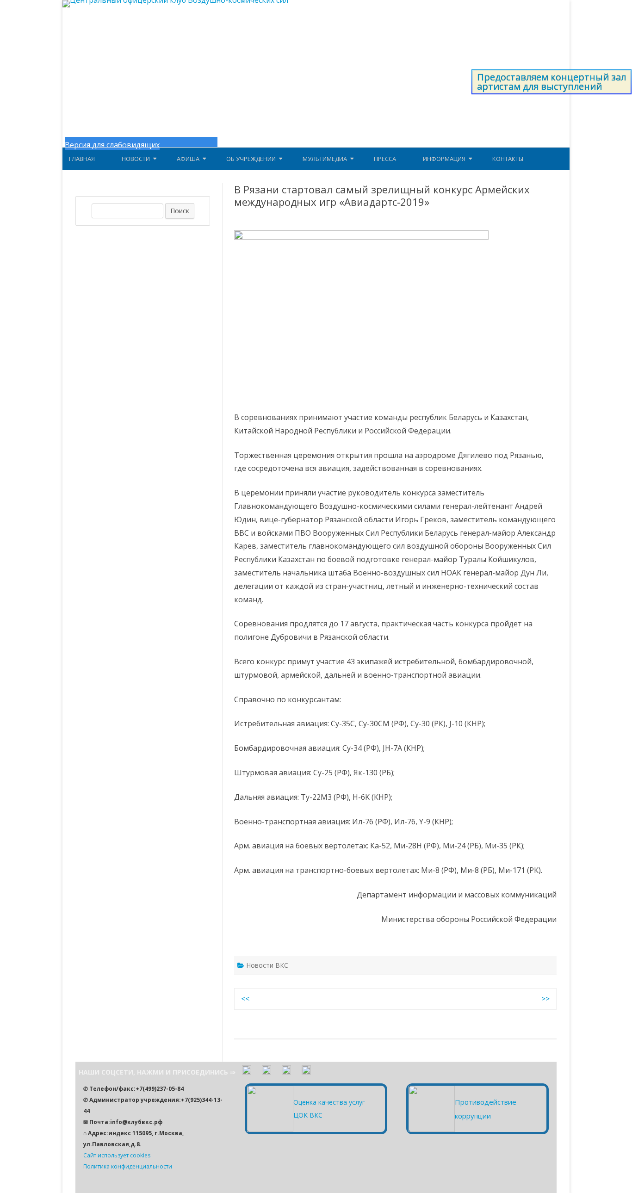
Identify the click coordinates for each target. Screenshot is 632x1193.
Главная (82, 159)
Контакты (507, 159)
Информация (444, 159)
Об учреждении (251, 159)
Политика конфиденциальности (127, 1166)
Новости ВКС (267, 965)
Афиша (188, 159)
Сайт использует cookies (116, 1155)
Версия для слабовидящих (112, 145)
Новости (136, 159)
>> (545, 999)
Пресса (385, 159)
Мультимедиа (325, 159)
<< (245, 999)
